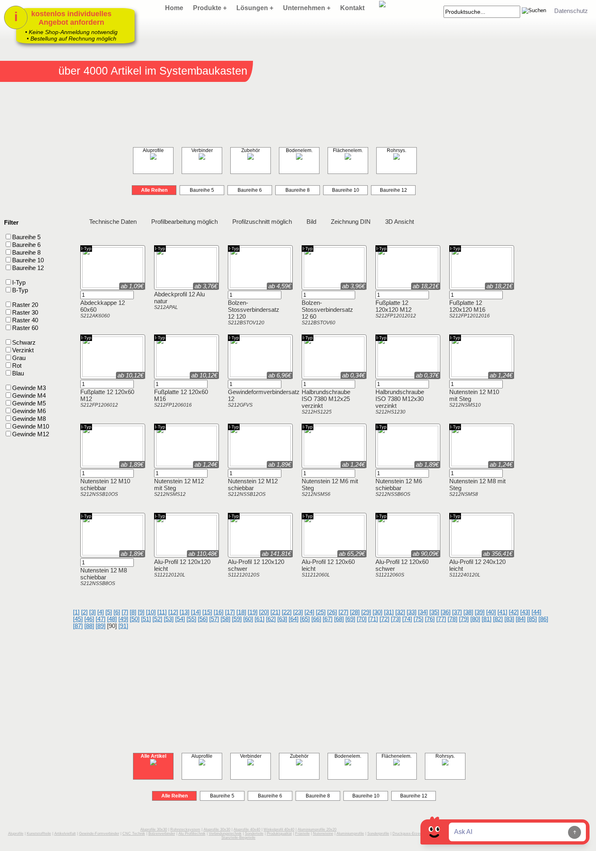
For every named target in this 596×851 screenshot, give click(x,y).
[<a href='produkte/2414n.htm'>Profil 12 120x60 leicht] (314, 552)
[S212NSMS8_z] (470, 463)
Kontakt (352, 7)
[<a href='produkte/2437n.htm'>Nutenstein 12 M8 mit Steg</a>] (454, 463)
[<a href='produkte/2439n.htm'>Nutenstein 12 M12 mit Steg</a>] (159, 463)
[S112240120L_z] (470, 552)
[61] (259, 618)
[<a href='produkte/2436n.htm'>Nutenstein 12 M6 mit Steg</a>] (306, 463)
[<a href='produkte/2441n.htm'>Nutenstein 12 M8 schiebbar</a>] (85, 552)
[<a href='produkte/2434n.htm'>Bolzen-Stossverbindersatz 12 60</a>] (306, 285)
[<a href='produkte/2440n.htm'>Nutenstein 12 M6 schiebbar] (388, 463)
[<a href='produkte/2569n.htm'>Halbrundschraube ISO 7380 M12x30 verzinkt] (388, 374)
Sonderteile (254, 834)
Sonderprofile (378, 834)
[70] (362, 618)
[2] (84, 612)
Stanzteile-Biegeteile (238, 838)
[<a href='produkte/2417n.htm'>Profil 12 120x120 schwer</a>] (232, 552)
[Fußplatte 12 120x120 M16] (481, 288)
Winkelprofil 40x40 (279, 829)
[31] (389, 612)
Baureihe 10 (345, 190)
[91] (123, 625)
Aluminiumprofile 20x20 (317, 829)
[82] (498, 618)
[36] (445, 612)
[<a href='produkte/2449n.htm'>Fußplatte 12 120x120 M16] (462, 285)
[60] (248, 618)
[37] (457, 612)
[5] (108, 612)
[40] (491, 612)
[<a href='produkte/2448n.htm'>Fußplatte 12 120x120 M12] (388, 285)
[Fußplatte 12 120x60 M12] (112, 377)
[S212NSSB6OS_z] (396, 463)
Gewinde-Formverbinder (99, 834)
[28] (355, 612)
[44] (536, 612)
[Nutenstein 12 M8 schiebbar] (112, 556)
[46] (89, 618)
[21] (275, 612)
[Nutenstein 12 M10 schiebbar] (112, 466)
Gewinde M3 (29, 387)
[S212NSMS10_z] (470, 374)
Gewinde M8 (29, 418)
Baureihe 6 (250, 190)
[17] (230, 612)
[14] (196, 612)
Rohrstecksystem (185, 829)
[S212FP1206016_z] (175, 374)
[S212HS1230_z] (396, 374)
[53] (169, 618)
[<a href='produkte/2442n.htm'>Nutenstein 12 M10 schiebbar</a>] (85, 463)
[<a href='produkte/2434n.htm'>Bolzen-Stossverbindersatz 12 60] (314, 285)
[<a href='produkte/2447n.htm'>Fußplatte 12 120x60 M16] (167, 374)
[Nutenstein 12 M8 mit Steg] (481, 466)
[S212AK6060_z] (101, 285)
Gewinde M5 (29, 403)
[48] (112, 618)
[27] (343, 612)
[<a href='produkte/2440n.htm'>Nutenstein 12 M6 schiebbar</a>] (380, 463)
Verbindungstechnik (225, 834)
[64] (293, 618)
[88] (89, 625)
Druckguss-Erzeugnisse (412, 834)
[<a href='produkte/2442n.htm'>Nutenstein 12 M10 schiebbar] (93, 463)
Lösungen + (254, 7)
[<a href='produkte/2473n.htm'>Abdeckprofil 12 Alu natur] (167, 285)
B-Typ (20, 290)
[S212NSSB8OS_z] (101, 552)
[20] (264, 612)
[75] (418, 618)
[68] (339, 618)
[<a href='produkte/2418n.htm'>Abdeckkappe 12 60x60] (93, 285)
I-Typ (19, 282)
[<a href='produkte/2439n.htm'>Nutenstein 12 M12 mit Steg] (167, 463)
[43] (525, 612)
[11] (162, 612)
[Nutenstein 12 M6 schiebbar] (407, 466)
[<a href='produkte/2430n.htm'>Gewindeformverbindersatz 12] (240, 374)
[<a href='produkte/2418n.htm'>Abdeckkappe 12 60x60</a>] (85, 285)
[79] (464, 618)
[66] (316, 618)
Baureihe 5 (202, 190)
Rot (16, 365)
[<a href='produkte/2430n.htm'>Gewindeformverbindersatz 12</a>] (232, 374)
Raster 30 (25, 312)
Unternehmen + (306, 7)
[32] (400, 612)
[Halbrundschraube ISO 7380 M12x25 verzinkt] (334, 377)
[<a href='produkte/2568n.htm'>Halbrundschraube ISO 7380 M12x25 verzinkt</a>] (306, 374)
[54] (180, 618)
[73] (396, 618)
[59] (237, 618)
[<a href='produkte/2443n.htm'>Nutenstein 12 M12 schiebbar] (240, 463)
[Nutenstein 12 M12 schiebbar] (260, 466)
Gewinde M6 (29, 410)
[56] (203, 618)
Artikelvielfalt (65, 834)
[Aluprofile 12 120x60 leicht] (334, 556)
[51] (146, 618)
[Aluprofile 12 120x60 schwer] (407, 556)
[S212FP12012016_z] (470, 285)
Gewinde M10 (30, 426)
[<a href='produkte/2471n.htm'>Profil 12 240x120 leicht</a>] (454, 552)
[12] (173, 612)
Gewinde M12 (30, 434)
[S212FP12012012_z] (396, 285)
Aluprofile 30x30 (153, 829)
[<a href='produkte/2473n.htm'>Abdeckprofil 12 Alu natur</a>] (159, 285)
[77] (441, 618)
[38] (468, 612)
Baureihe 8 (297, 190)
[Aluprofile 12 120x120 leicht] (186, 556)
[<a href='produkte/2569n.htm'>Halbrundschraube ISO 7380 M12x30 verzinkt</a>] (380, 374)
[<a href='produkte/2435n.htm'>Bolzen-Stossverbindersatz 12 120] (240, 285)
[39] (480, 612)
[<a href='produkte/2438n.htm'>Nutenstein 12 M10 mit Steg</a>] (454, 374)
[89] (100, 625)
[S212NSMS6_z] (322, 463)
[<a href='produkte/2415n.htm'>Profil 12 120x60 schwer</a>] (380, 552)
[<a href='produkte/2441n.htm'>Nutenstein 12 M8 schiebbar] (93, 552)
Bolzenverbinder (161, 834)
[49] (123, 618)
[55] (191, 618)
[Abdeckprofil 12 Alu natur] (186, 288)
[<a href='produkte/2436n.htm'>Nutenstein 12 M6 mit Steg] (314, 463)
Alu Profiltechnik (192, 834)
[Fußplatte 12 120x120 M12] (407, 288)
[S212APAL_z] (175, 285)
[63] (282, 618)
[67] (327, 618)
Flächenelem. (348, 150)
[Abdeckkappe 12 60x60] (112, 288)
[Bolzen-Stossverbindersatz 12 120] (260, 288)
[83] (509, 618)
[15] (207, 612)
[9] (141, 612)
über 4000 (83, 71)
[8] (133, 612)
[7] (125, 612)
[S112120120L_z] (175, 552)
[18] (241, 612)
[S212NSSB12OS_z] (249, 463)
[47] (100, 618)
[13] (184, 612)
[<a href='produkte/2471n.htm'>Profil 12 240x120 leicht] (462, 552)
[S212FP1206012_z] (101, 374)
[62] (271, 618)
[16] (218, 612)
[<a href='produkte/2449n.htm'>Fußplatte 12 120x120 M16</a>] (454, 285)
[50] (134, 618)
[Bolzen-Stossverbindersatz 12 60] (334, 288)
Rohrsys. (396, 150)
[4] (100, 612)
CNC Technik (133, 834)
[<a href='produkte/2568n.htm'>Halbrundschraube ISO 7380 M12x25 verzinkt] (314, 374)
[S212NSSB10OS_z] (101, 463)
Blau (18, 373)
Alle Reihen (154, 190)
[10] (151, 612)
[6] (117, 612)
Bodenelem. (299, 150)
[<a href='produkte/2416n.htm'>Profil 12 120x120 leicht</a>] (159, 552)
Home (174, 7)
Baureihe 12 (393, 190)
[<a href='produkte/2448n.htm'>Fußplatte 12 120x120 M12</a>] (380, 285)
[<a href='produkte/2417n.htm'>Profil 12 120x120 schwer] (240, 552)
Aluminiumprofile (350, 834)
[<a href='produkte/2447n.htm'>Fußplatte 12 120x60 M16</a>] (159, 374)
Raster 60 (25, 327)
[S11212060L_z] (322, 552)
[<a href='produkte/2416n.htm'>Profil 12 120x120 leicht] (167, 552)
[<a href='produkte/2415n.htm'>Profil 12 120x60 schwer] (388, 552)
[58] (225, 618)
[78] (452, 618)
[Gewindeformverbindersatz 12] (260, 377)
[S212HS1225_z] (322, 374)
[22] (287, 612)
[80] (475, 618)
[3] (92, 612)
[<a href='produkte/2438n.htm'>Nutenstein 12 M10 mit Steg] (462, 374)
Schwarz (24, 342)
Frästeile (302, 834)
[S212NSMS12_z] (175, 463)
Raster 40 (25, 320)
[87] (78, 625)
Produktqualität (279, 834)
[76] (430, 618)
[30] (377, 612)
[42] (514, 612)
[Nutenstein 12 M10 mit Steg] (481, 377)
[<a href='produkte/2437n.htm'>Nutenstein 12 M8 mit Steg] (462, 463)
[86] (543, 618)
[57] (214, 618)
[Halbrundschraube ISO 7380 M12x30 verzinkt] (407, 377)
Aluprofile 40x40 (247, 829)
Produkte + (210, 7)
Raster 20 (25, 304)
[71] (373, 618)
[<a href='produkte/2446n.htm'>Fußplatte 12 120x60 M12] (93, 374)
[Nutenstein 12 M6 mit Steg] (334, 466)
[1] (76, 612)
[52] (157, 618)
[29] (366, 612)
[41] (502, 612)
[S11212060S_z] (396, 552)
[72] (384, 618)
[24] (309, 612)
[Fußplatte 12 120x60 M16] (186, 377)
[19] (252, 612)
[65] (305, 618)
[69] (350, 618)
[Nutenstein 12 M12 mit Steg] (186, 466)
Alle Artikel (153, 756)
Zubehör (250, 150)
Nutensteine (323, 834)
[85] (532, 618)
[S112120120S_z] (249, 552)
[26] (332, 612)
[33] (411, 612)
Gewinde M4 (29, 395)
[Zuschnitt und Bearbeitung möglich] (203, 517)
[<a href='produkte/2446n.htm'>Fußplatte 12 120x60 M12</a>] (85, 374)
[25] (321, 612)
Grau (19, 357)
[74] (407, 618)
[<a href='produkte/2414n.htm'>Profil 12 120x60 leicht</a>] (306, 552)
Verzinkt (30, 392)
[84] (520, 618)
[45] (78, 618)
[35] (434, 612)
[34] (423, 612)
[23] (298, 612)
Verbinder (202, 150)
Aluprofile (153, 150)
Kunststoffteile (39, 834)
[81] (486, 618)
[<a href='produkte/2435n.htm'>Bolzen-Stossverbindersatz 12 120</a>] (232, 285)
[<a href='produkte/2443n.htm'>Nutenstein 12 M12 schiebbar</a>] (232, 463)
